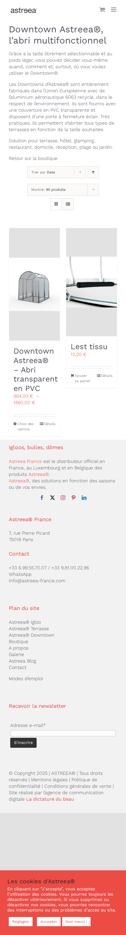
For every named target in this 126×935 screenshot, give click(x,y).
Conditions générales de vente (77, 786)
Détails (49, 424)
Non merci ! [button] (76, 921)
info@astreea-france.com (37, 580)
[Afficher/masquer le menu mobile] (114, 9)
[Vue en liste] (68, 204)
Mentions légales (49, 779)
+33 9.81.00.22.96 (70, 568)
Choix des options (26, 426)
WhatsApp (20, 574)
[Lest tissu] (91, 282)
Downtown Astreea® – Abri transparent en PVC (35, 369)
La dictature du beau (50, 799)
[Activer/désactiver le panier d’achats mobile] (102, 9)
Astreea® (38, 474)
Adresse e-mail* (28, 725)
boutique (47, 158)
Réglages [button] (20, 921)
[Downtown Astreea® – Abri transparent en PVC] (34, 284)
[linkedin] (84, 497)
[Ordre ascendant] (93, 172)
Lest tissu (89, 346)
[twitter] (52, 497)
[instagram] (63, 497)
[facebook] (42, 497)
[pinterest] (73, 497)
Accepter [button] (48, 921)
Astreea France (25, 461)
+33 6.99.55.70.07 (28, 568)
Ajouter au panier (83, 378)
